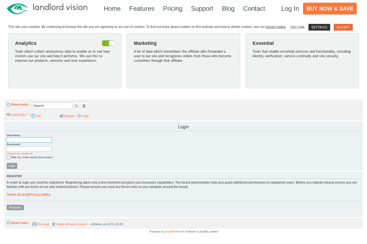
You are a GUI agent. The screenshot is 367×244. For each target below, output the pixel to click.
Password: (14, 144)
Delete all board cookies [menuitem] (71, 224)
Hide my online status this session (32, 157)
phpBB (169, 231)
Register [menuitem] (69, 116)
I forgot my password (20, 153)
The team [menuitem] (43, 224)
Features (141, 8)
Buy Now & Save (330, 9)
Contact (254, 8)
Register (15, 207)
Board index (19, 104)
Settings (319, 27)
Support (202, 8)
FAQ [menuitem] (38, 116)
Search (76, 106)
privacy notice (276, 27)
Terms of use (17, 194)
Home (112, 8)
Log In (290, 8)
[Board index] (49, 8)
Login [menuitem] (85, 116)
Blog (228, 8)
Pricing (172, 8)
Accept (343, 27)
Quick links (19, 114)
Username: (14, 135)
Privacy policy (40, 194)
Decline (297, 27)
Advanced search (84, 106)
